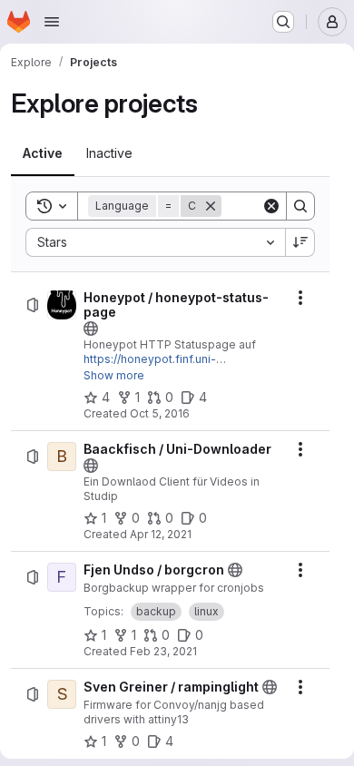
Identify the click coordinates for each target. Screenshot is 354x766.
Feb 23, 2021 (163, 651)
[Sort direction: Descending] (300, 242)
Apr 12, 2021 (161, 534)
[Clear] (271, 206)
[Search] (300, 206)
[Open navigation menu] (51, 21)
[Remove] (210, 206)
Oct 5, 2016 (160, 413)
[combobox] (155, 242)
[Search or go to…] (283, 22)
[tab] (42, 153)
